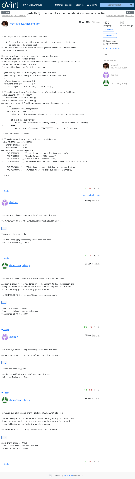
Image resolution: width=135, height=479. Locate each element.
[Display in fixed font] (94, 188)
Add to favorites (113, 48)
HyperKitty (68, 475)
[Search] (131, 5)
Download (110, 35)
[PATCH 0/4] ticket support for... (120, 15)
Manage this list (64, 5)
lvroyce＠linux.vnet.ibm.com (24, 23)
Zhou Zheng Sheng (19, 265)
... (4, 228)
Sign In (80, 5)
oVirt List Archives (32, 4)
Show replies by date (90, 195)
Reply (6, 191)
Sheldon (13, 202)
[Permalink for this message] (98, 188)
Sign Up (93, 5)
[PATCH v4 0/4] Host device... (13, 15)
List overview (108, 29)
